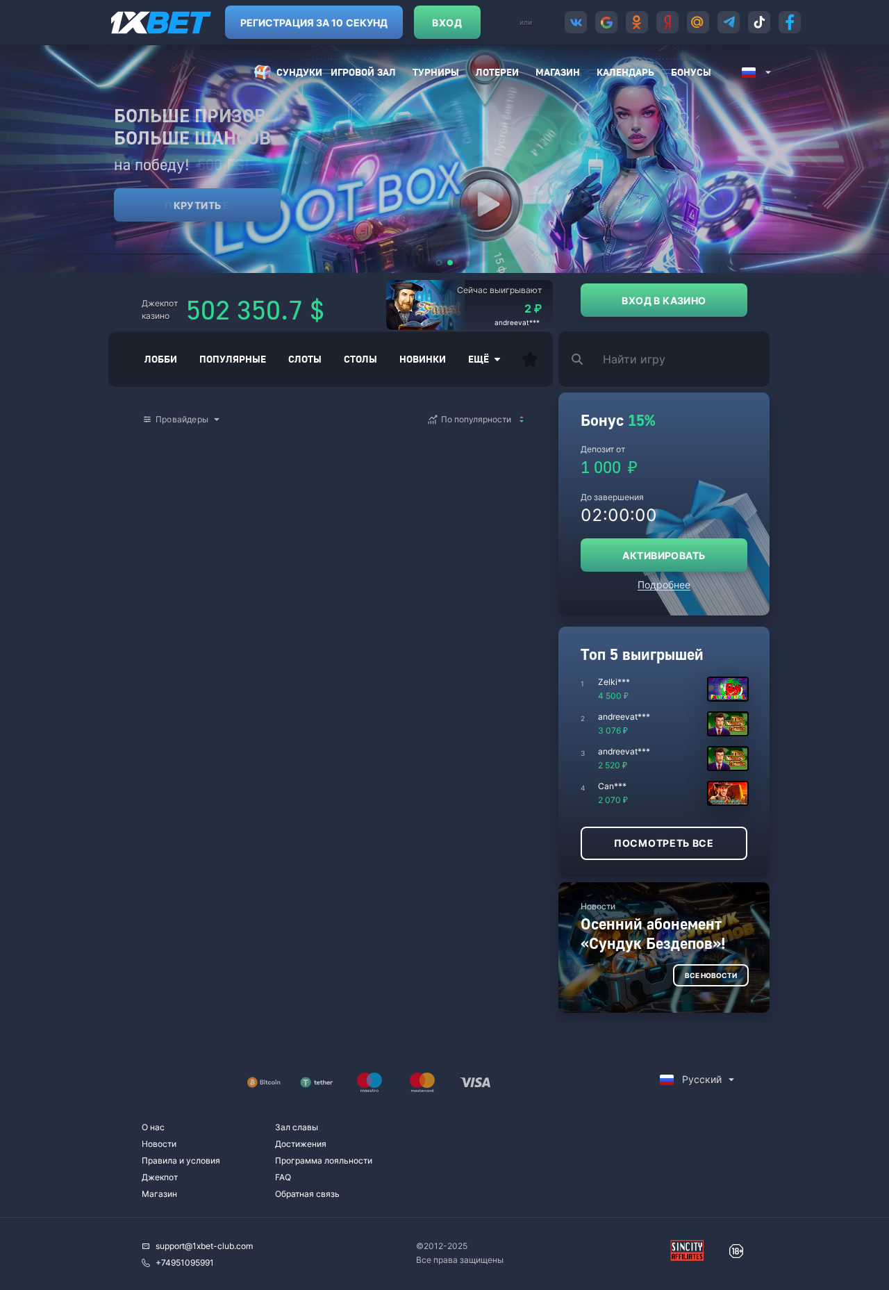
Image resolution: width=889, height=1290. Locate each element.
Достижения (300, 1144)
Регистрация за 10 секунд (314, 22)
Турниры (436, 72)
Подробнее (664, 584)
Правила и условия (181, 1160)
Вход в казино (664, 300)
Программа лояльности (323, 1160)
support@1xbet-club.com (204, 1246)
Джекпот (160, 1177)
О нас (153, 1127)
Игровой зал (363, 72)
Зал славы (296, 1127)
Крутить (198, 205)
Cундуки (299, 72)
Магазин (557, 72)
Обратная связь (307, 1194)
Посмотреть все (664, 843)
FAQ (283, 1177)
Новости (159, 1144)
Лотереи (497, 72)
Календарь (625, 72)
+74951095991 (185, 1262)
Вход (447, 22)
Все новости (711, 975)
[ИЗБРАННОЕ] (530, 359)
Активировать (663, 555)
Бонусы (691, 72)
